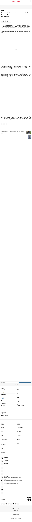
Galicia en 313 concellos (20, 405)
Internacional (2, 427)
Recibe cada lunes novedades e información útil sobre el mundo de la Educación (12, 467)
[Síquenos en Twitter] (4, 504)
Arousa (18, 390)
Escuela (18, 443)
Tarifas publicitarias (3, 406)
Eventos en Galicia (3, 412)
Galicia (2, 423)
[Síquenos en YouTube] (11, 504)
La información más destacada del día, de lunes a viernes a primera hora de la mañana (13, 457)
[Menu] (1, 1)
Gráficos (2, 434)
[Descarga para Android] (30, 498)
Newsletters (2, 397)
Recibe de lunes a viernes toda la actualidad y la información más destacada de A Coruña (13, 480)
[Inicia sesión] (30, 1)
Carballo (18, 393)
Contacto (2, 413)
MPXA (14, 514)
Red (17, 428)
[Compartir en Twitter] (7, 21)
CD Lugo (2, 448)
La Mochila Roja (19, 435)
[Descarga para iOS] (28, 498)
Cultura (2, 432)
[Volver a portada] (16, 1)
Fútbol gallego (3, 452)
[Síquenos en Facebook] (2, 504)
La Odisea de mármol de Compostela (7, 135)
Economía (2, 424)
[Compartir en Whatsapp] (2, 21)
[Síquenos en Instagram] (6, 504)
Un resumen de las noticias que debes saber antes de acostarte (10, 460)
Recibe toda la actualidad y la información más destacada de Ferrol (11, 483)
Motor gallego (3, 453)
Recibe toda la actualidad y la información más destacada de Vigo (10, 489)
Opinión (2, 428)
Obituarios (2, 438)
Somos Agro (2, 435)
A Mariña (18, 389)
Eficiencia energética (4, 416)
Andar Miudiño (3, 449)
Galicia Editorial (17, 514)
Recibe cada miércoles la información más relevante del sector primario (11, 470)
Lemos (18, 397)
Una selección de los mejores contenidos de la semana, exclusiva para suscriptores (12, 463)
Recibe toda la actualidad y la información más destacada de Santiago (11, 486)
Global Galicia (19, 424)
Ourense (18, 400)
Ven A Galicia (19, 431)
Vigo (17, 404)
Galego (18, 384)
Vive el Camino (19, 434)
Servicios (2, 408)
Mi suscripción (3, 388)
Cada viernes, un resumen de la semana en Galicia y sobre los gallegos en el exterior (12, 477)
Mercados (18, 439)
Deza (17, 394)
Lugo (17, 398)
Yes (17, 442)
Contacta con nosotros (4, 403)
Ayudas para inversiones (4, 418)
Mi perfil (2, 395)
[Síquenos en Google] (18, 504)
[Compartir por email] (3, 21)
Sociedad (2, 431)
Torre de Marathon (3, 444)
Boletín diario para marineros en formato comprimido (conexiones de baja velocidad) (12, 473)
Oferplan (2, 409)
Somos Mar (2, 436)
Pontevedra (18, 401)
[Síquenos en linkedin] (9, 504)
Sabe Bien (18, 423)
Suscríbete (2, 392)
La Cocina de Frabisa (20, 427)
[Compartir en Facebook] (5, 21)
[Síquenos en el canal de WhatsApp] (16, 504)
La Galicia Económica (4, 439)
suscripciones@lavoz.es (16, 510)
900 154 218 (16, 508)
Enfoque (18, 432)
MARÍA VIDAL (2, 133)
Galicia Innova (19, 436)
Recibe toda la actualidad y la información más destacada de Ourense (11, 492)
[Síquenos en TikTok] (13, 504)
